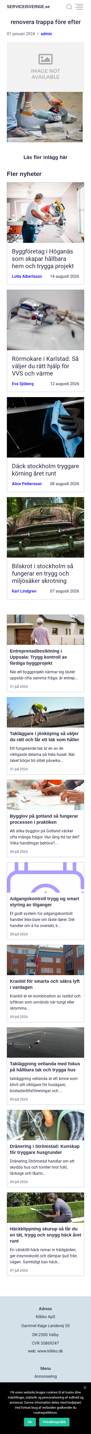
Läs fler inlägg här (45, 157)
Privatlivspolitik (54, 1422)
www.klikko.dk (50, 1351)
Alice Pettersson (27, 483)
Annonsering (45, 1376)
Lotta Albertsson (27, 276)
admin (46, 33)
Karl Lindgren (24, 591)
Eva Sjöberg (23, 383)
